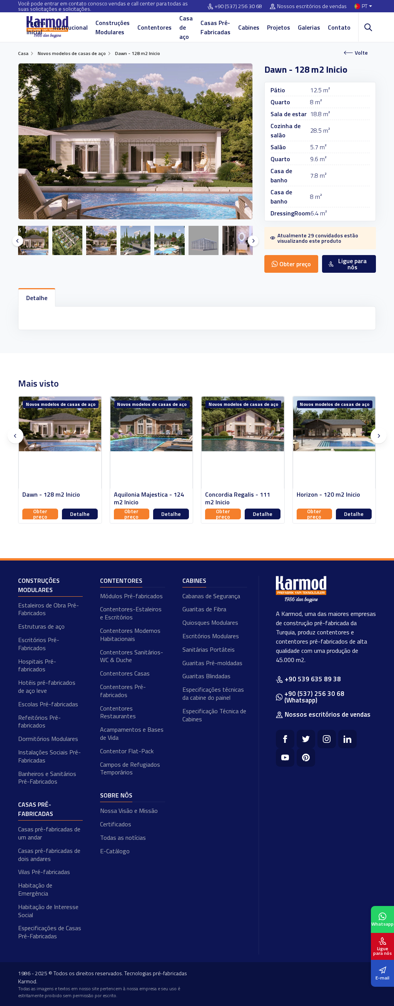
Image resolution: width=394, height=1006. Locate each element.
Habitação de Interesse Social (48, 910)
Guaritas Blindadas (206, 676)
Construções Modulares (112, 27)
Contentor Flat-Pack (127, 751)
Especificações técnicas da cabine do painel (213, 693)
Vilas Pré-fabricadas (44, 871)
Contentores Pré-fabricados (123, 690)
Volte (361, 52)
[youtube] (285, 757)
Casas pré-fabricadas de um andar (49, 833)
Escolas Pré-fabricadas (48, 704)
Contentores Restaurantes (118, 712)
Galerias (309, 27)
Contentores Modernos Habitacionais (130, 634)
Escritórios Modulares (210, 636)
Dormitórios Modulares (48, 738)
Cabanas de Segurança (211, 596)
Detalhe (80, 514)
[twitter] (306, 739)
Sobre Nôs (116, 795)
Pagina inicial (36, 27)
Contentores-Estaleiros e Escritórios (131, 613)
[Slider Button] (17, 240)
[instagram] (326, 739)
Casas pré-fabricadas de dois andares (49, 854)
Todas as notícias (123, 837)
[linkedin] (347, 739)
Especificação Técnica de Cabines (214, 715)
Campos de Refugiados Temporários (130, 768)
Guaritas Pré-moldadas (212, 662)
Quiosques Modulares (210, 622)
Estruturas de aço (41, 626)
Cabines (248, 27)
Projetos (278, 27)
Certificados (115, 824)
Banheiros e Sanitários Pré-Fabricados (47, 777)
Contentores (154, 27)
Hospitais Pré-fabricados (37, 665)
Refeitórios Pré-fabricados (39, 721)
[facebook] (285, 739)
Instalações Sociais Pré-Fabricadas (49, 756)
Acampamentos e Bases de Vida (132, 733)
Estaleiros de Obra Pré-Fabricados (48, 609)
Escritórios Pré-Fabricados (38, 643)
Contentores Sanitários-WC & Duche (131, 656)
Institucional (70, 27)
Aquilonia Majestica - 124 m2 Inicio (58, 498)
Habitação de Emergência (35, 889)
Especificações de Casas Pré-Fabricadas (49, 932)
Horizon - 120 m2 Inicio (237, 494)
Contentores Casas (125, 673)
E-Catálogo (115, 851)
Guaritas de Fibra (204, 609)
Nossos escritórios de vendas (312, 6)
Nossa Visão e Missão (129, 810)
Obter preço (40, 514)
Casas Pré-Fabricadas (215, 27)
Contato (339, 27)
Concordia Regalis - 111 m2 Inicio (146, 498)
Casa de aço (186, 27)
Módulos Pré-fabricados (131, 596)
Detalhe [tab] (36, 297)
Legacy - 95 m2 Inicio (325, 494)
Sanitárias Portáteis (208, 649)
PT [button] (364, 6)
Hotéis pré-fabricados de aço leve (46, 686)
